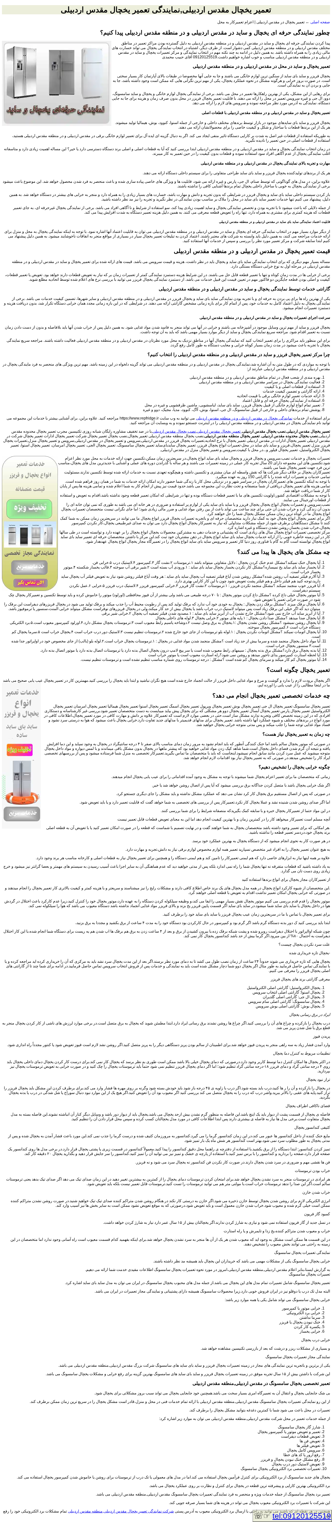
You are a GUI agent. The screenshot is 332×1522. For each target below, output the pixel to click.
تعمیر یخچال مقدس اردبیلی (219, 431)
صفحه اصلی (320, 22)
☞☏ (292, 1516)
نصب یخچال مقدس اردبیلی (174, 431)
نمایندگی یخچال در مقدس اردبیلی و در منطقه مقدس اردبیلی (244, 418)
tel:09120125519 (301, 1516)
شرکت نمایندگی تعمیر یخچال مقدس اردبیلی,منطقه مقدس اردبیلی (121, 1511)
